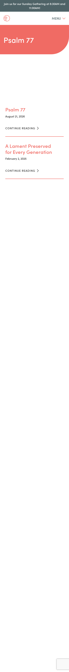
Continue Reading (20, 128)
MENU (57, 18)
